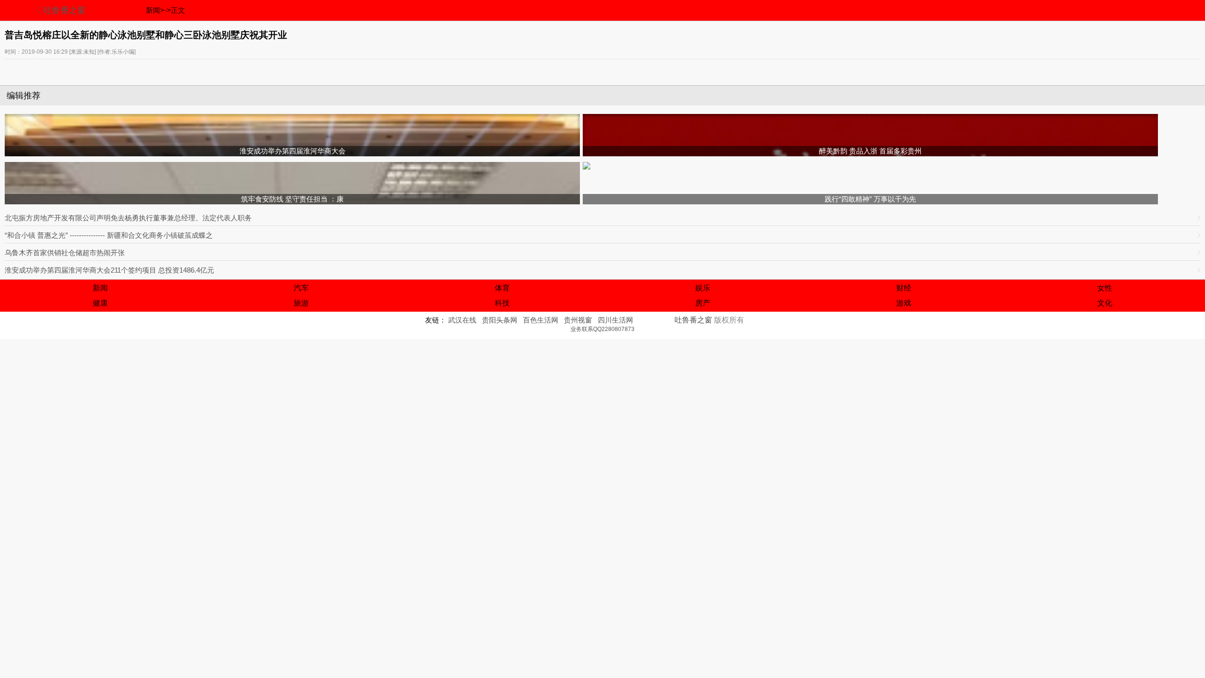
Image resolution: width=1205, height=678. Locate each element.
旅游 (301, 303)
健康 (100, 303)
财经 (903, 288)
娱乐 (702, 288)
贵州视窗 (578, 320)
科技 (502, 303)
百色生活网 (540, 320)
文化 (1104, 303)
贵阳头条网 (499, 320)
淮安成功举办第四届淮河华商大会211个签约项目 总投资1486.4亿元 (109, 270)
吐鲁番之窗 (64, 10)
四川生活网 (615, 320)
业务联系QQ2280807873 (602, 329)
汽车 (301, 288)
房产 (702, 303)
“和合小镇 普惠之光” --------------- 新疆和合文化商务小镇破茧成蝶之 (109, 235)
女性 (1104, 288)
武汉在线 (462, 320)
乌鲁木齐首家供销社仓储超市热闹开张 (65, 253)
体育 (502, 288)
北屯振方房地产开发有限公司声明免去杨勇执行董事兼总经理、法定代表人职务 (128, 218)
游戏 (903, 303)
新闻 (100, 288)
